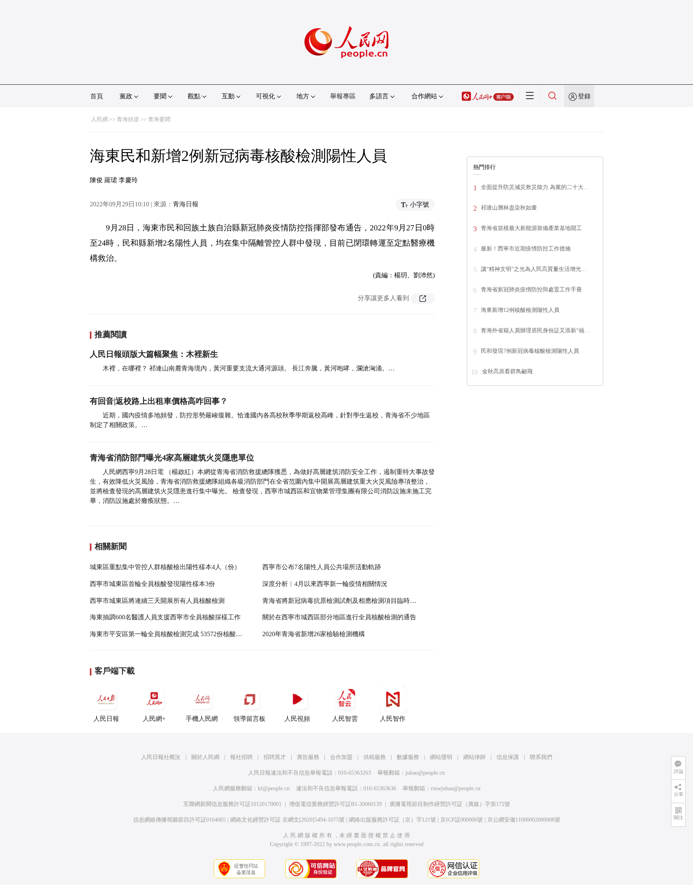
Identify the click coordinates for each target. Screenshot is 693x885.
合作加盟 (341, 757)
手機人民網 (202, 718)
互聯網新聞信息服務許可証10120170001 (232, 804)
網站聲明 (441, 757)
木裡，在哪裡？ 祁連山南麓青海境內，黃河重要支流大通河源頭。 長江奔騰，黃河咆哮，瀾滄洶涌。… (249, 368)
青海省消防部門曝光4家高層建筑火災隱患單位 (172, 457)
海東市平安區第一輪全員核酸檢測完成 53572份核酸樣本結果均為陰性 (188, 634)
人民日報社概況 (160, 757)
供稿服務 (374, 757)
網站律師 (474, 757)
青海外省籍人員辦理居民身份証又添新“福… (535, 331)
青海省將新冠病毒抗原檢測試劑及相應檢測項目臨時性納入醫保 (352, 600)
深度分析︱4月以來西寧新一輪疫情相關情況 (324, 583)
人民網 (99, 119)
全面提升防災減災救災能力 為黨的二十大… (535, 187)
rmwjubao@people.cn (455, 788)
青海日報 (186, 204)
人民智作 (392, 718)
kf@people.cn (274, 788)
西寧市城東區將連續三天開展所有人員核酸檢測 (157, 600)
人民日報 (106, 718)
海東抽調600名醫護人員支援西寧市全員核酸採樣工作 (165, 617)
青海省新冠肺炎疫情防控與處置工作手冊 (531, 290)
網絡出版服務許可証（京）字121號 (392, 820)
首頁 (96, 96)
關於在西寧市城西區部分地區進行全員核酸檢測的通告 (339, 617)
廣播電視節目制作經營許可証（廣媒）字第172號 (449, 804)
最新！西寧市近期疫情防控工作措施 (526, 249)
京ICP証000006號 (461, 820)
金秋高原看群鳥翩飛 (507, 371)
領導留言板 (249, 718)
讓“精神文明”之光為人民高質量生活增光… (534, 269)
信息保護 (507, 757)
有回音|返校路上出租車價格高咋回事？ (159, 401)
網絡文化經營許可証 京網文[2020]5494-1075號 (287, 820)
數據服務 (408, 757)
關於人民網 (205, 757)
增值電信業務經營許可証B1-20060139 (335, 804)
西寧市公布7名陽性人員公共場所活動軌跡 (321, 567)
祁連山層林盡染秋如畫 (509, 208)
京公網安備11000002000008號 (523, 820)
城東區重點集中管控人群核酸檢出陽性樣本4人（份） (165, 567)
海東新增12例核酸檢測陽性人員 (520, 310)
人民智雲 (345, 718)
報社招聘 (241, 757)
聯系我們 (541, 757)
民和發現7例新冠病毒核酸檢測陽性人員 (530, 351)
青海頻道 (128, 119)
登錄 (584, 96)
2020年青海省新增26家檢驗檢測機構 (313, 634)
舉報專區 (343, 96)
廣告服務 (308, 757)
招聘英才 (274, 757)
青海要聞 (159, 119)
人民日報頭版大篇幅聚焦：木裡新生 (154, 354)
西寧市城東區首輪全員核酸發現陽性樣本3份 (152, 583)
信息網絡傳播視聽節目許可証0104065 (179, 820)
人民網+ (154, 718)
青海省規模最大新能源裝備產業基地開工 (531, 228)
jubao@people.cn (425, 773)
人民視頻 (297, 718)
